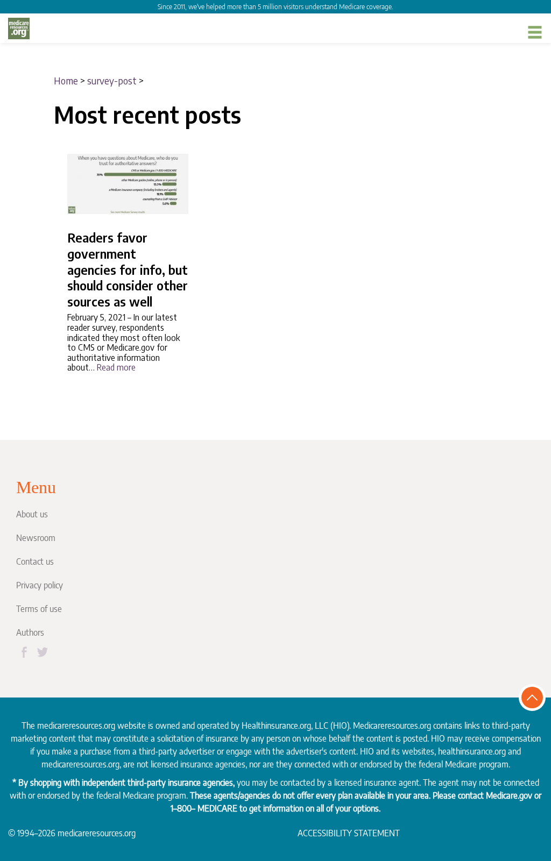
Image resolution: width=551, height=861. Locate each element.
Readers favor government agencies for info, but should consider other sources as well (127, 269)
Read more (116, 367)
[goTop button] (532, 697)
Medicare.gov (509, 795)
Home (66, 80)
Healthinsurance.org (276, 725)
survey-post (112, 80)
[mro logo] (19, 28)
